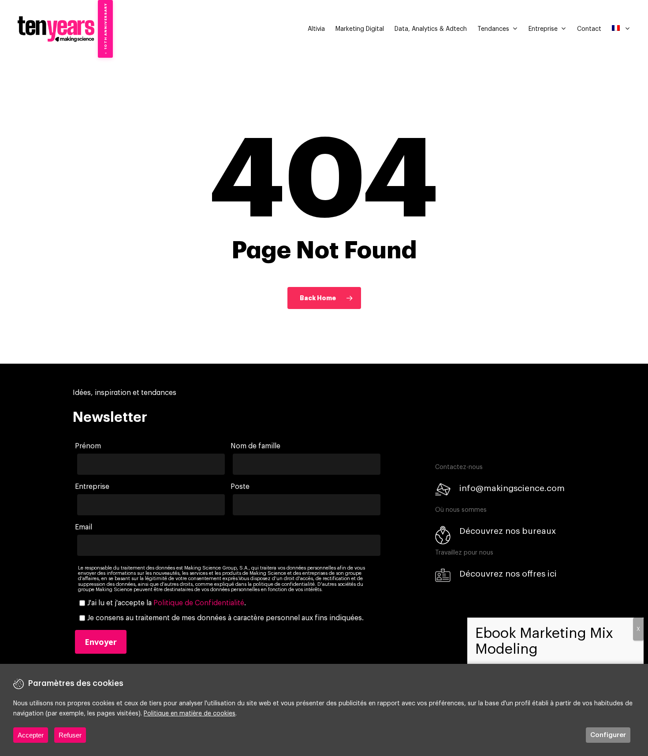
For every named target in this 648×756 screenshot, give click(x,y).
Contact (589, 29)
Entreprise (543, 29)
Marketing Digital (359, 29)
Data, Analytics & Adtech (431, 29)
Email (83, 527)
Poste (240, 486)
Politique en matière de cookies (189, 714)
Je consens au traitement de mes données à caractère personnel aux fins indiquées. (225, 618)
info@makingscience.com (512, 488)
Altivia (316, 29)
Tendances (493, 29)
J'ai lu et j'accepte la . (166, 603)
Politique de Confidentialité (198, 603)
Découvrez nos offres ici (508, 574)
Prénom (88, 446)
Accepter (31, 735)
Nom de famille (255, 446)
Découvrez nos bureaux (507, 531)
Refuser (70, 735)
